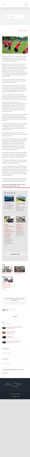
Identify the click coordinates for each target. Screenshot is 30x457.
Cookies (7, 383)
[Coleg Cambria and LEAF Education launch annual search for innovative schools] (9, 219)
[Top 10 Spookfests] (19, 269)
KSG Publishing (8, 384)
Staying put (8, 203)
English (6, 310)
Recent (15, 316)
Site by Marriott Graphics (15, 394)
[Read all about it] (4, 332)
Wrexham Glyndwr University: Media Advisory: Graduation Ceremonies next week (7, 285)
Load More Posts (15, 254)
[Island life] (4, 337)
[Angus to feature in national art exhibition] (21, 219)
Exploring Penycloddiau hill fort (14, 327)
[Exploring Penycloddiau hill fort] (4, 327)
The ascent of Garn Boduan (13, 341)
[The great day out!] (21, 198)
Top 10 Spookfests (18, 273)
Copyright (18, 384)
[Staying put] (9, 198)
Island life (9, 336)
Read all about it (11, 331)
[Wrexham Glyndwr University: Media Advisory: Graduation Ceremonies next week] (7, 279)
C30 (3, 322)
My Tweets (4, 373)
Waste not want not (7, 273)
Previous (21, 30)
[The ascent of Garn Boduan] (4, 341)
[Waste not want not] (7, 269)
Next (26, 30)
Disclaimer (15, 386)
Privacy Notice (16, 383)
